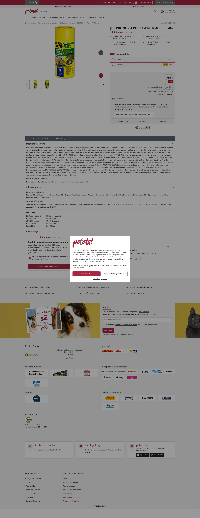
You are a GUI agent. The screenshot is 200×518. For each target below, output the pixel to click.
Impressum (104, 279)
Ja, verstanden (86, 274)
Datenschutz (96, 279)
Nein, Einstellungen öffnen (114, 274)
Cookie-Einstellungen (112, 266)
